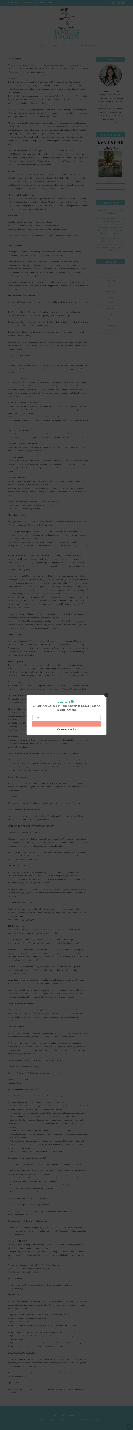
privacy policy (70, 729)
